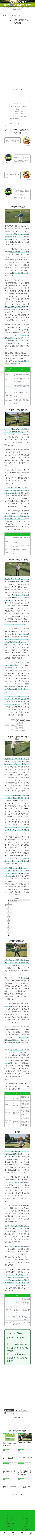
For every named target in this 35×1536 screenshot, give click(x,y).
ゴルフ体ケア (26, 1529)
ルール (9, 1521)
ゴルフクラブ (9, 1518)
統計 (13, 1413)
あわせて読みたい (14, 123)
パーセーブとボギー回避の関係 (18, 116)
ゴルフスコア (10, 1410)
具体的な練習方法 (14, 118)
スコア (26, 1410)
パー (8, 1413)
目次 (15, 103)
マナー (9, 1527)
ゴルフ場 (25, 1524)
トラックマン (9, 1529)
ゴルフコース (26, 1515)
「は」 (19, 1410)
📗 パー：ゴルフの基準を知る (17, 1344)
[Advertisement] (17, 68)
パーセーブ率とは (14, 109)
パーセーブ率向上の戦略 (16, 113)
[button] (31, 751)
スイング (25, 1521)
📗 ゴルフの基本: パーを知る (17, 1354)
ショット (25, 1518)
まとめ (12, 121)
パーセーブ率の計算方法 (16, 111)
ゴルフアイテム (9, 1524)
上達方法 (25, 1527)
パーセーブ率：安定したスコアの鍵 (18, 106)
